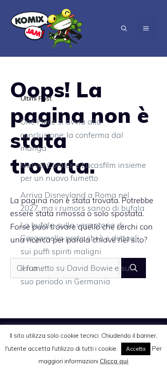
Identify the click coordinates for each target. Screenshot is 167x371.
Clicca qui (114, 361)
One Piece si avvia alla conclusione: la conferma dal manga (71, 135)
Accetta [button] (136, 348)
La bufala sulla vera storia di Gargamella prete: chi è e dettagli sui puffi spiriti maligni (79, 238)
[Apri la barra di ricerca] (124, 28)
